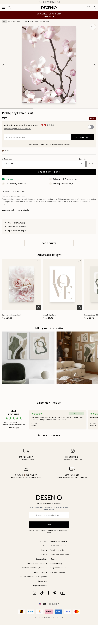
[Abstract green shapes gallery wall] (28, 358)
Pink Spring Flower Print (40, 21)
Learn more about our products (15, 210)
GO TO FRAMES (49, 243)
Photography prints (19, 21)
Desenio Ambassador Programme (33, 577)
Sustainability (41, 559)
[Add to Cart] (38, 307)
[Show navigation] (4, 8)
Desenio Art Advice (59, 541)
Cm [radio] (80, 159)
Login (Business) (40, 585)
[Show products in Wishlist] (88, 8)
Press (45, 546)
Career (44, 555)
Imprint (44, 550)
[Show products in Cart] (94, 8)
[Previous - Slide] (3, 65)
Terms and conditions (60, 555)
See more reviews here (49, 435)
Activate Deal (82, 137)
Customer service (58, 546)
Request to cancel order (61, 568)
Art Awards (42, 581)
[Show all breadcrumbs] (4, 21)
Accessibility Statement (37, 563)
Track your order (57, 550)
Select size (7, 159)
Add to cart (49, 172)
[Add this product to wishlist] (93, 27)
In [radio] (84, 159)
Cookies (54, 559)
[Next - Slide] (95, 65)
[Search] (9, 8)
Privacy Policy (44, 144)
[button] (91, 164)
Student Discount (40, 572)
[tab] (16, 108)
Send (48, 524)
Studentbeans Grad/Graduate (34, 568)
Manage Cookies (58, 572)
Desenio (56, 618)
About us (43, 541)
